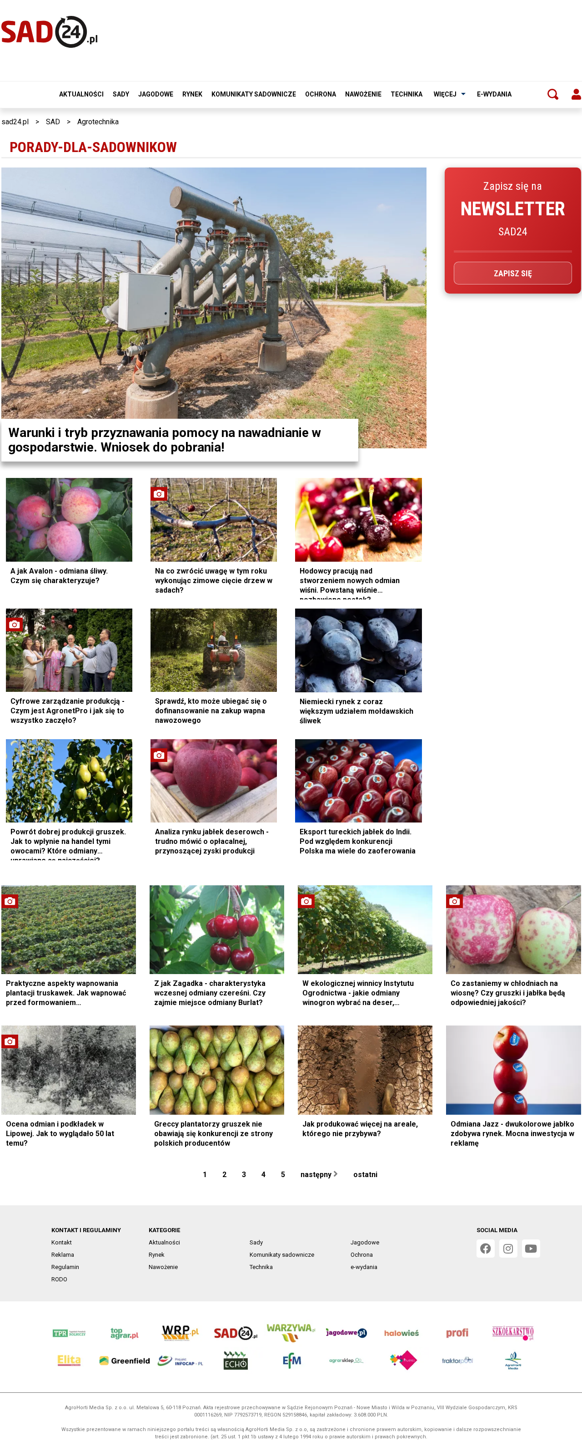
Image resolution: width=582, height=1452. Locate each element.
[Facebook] (486, 1248)
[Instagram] (508, 1248)
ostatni (366, 1174)
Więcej (445, 94)
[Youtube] (531, 1248)
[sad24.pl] (49, 32)
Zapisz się (513, 273)
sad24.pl (15, 121)
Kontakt (61, 1242)
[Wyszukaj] (552, 94)
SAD (53, 121)
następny (317, 1174)
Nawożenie (363, 94)
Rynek (192, 94)
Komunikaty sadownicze (253, 94)
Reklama (62, 1254)
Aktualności (81, 94)
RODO (59, 1279)
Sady (121, 94)
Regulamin (65, 1267)
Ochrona (320, 94)
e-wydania (494, 94)
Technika (406, 94)
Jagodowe (155, 94)
